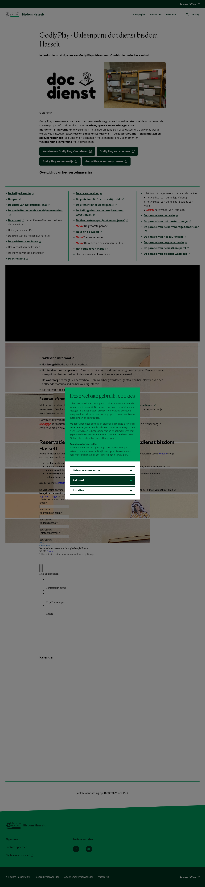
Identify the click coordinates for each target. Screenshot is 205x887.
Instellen (78, 490)
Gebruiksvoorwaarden (87, 470)
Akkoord (78, 480)
